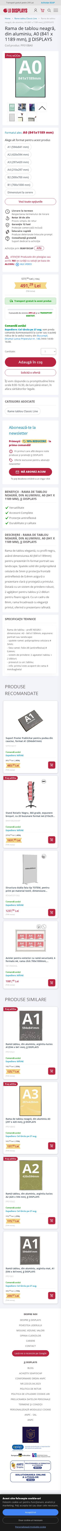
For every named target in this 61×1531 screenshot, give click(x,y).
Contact (30, 1345)
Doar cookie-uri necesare (30, 1520)
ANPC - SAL (31, 1414)
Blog (30, 1368)
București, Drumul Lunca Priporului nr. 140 (26, 337)
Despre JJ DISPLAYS (30, 1319)
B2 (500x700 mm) (18, 177)
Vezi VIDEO (23, 264)
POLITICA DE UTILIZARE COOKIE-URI (30, 1393)
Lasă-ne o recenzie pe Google (31, 1353)
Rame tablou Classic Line (25, 18)
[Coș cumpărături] (42, 10)
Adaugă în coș (31, 362)
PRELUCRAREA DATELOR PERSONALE (30, 1399)
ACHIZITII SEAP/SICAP (30, 1373)
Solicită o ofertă (30, 372)
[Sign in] (35, 10)
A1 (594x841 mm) (18, 147)
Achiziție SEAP (48, 3)
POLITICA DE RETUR (30, 1388)
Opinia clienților (30, 1335)
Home (7, 18)
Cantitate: (10, 351)
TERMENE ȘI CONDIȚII (30, 1404)
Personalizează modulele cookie (30, 1409)
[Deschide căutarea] (49, 10)
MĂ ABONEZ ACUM (30, 472)
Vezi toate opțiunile (30, 201)
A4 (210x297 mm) (18, 169)
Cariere (30, 1340)
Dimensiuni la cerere (20, 192)
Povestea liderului (30, 1325)
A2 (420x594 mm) (18, 154)
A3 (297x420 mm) (18, 162)
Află (39, 248)
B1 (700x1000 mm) (18, 185)
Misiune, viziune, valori (30, 1330)
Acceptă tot (30, 1512)
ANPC (30, 1419)
